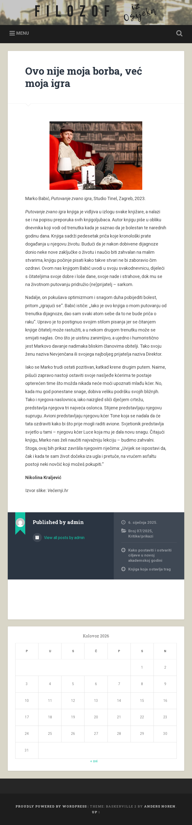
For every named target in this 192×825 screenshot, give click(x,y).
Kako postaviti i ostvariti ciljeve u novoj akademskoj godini (150, 555)
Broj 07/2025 (140, 531)
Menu (22, 33)
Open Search (178, 33)
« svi (94, 761)
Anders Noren (160, 806)
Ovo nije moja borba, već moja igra (83, 77)
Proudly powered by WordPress (51, 806)
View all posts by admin (63, 537)
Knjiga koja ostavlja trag (149, 569)
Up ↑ (96, 812)
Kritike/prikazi (140, 536)
